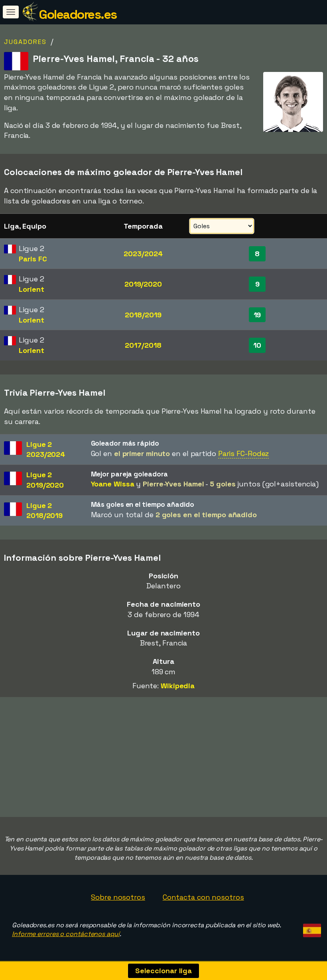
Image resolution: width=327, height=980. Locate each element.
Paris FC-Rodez (243, 453)
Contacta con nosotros (203, 897)
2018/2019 (143, 314)
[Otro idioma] (310, 928)
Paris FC (33, 258)
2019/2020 (143, 284)
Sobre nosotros (118, 897)
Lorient (31, 289)
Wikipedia (178, 685)
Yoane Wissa (112, 483)
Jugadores (25, 42)
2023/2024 (143, 253)
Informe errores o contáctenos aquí (66, 934)
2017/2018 (143, 345)
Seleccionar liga (163, 970)
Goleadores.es (78, 14)
